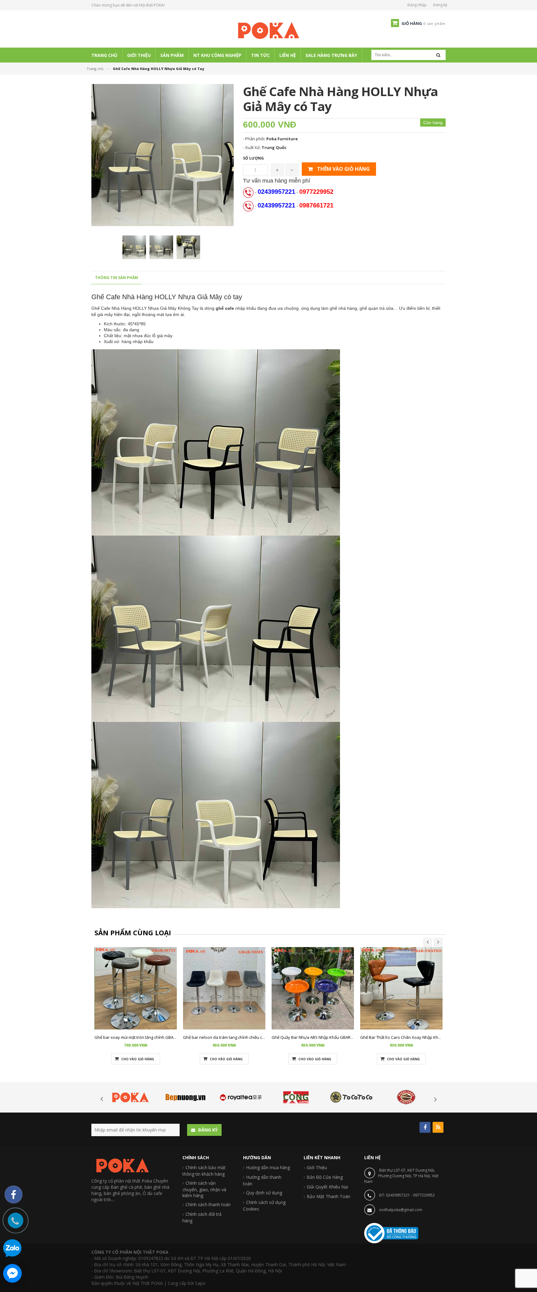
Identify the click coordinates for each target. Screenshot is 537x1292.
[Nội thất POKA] (268, 30)
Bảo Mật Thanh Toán (328, 1196)
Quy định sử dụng (264, 1193)
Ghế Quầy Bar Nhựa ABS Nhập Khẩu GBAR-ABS (315, 1037)
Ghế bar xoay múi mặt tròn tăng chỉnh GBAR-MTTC (140, 1037)
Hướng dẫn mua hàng (268, 1167)
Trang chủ (95, 68)
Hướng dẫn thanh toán (262, 1180)
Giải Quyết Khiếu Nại (327, 1187)
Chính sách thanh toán (208, 1204)
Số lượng (253, 158)
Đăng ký (440, 4)
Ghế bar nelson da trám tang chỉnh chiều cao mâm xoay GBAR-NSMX (247, 1037)
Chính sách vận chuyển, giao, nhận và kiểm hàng (204, 1189)
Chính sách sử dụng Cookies (264, 1205)
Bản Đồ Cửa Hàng (325, 1177)
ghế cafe (225, 308)
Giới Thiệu (317, 1167)
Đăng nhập (417, 4)
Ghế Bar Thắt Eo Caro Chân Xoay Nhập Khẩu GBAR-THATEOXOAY (420, 1037)
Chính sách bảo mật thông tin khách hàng (204, 1170)
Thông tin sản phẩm (116, 277)
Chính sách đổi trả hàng (202, 1217)
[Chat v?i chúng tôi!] (12, 1273)
